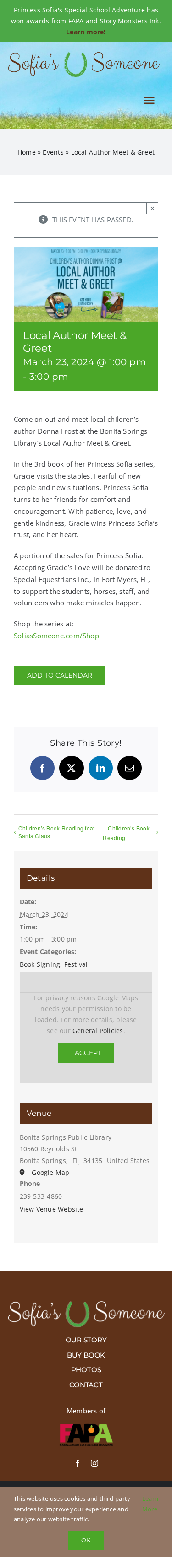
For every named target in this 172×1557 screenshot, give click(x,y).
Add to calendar (59, 675)
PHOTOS (86, 1369)
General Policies (97, 1030)
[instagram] (94, 1463)
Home (26, 152)
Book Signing (40, 964)
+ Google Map (48, 1172)
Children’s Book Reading (126, 832)
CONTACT (85, 1384)
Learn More (150, 1503)
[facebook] (77, 1463)
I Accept (86, 1053)
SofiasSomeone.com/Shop (56, 635)
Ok (85, 1540)
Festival (76, 964)
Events (53, 152)
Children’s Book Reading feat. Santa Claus (57, 832)
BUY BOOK (86, 1355)
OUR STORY (86, 1340)
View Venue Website (51, 1209)
